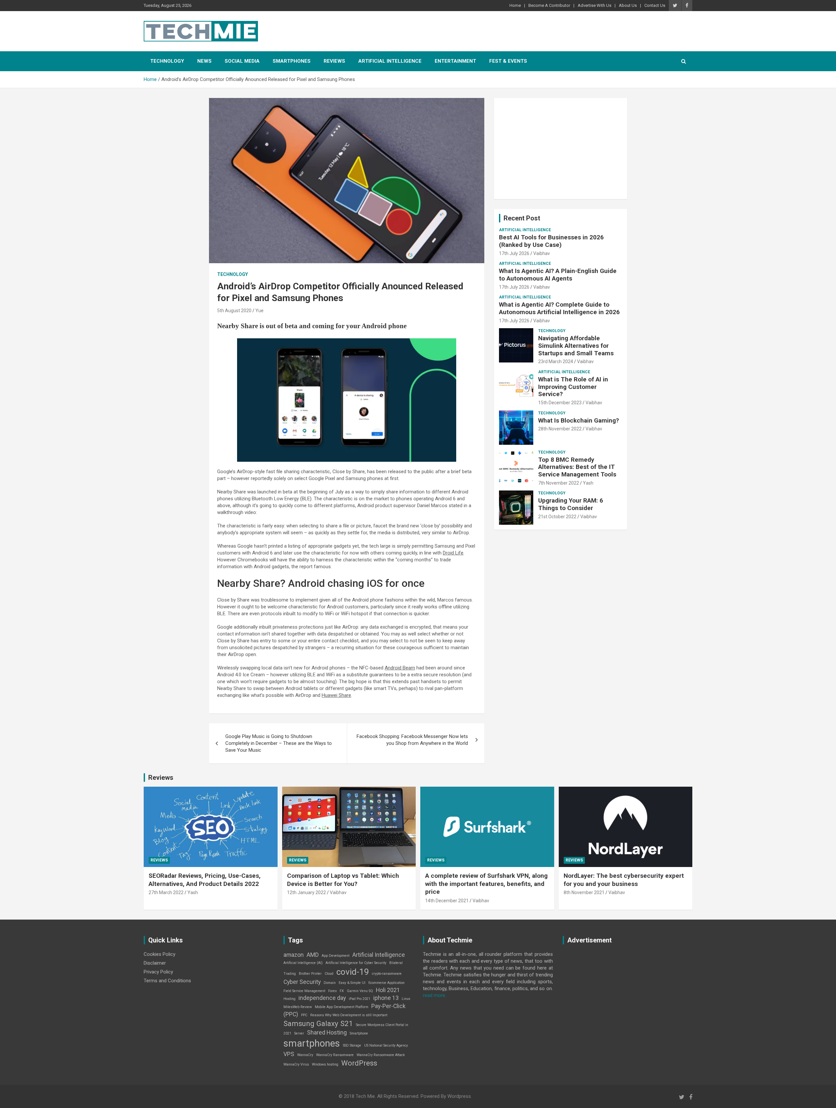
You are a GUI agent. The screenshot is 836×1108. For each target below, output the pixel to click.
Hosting (289, 999)
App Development (335, 956)
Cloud (329, 974)
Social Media (242, 61)
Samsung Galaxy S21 (318, 1023)
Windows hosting (325, 1064)
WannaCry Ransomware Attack (381, 1055)
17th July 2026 (514, 253)
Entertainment (455, 61)
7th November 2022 (558, 483)
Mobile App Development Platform (341, 1007)
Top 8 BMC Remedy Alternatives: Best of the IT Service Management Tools (577, 467)
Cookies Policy (159, 954)
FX (342, 991)
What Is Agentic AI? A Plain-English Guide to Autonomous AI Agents (558, 274)
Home (515, 5)
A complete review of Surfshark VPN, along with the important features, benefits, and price (486, 883)
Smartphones (292, 61)
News (204, 61)
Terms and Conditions (167, 981)
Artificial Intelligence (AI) (303, 963)
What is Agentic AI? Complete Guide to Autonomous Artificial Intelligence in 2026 (559, 308)
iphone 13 (386, 998)
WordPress (359, 1063)
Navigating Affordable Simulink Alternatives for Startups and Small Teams (576, 345)
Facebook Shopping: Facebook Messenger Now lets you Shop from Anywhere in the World (412, 739)
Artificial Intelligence (390, 61)
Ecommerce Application (386, 983)
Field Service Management (304, 991)
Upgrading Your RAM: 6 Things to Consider (570, 504)
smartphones (311, 1043)
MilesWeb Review (297, 1007)
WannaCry (305, 1055)
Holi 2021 (388, 990)
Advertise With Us (594, 5)
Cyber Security (302, 982)
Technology (167, 61)
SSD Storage (352, 1045)
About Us (628, 5)
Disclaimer (155, 963)
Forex (332, 991)
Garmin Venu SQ (360, 991)
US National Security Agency (386, 1045)
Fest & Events (508, 61)
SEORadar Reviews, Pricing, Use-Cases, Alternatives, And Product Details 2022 (205, 880)
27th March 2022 (166, 892)
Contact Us (654, 5)
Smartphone (359, 1033)
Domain (330, 983)
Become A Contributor (549, 5)
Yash (588, 483)
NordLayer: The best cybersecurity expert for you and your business (624, 880)
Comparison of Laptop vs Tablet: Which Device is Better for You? (343, 880)
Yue (259, 310)
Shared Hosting (327, 1032)
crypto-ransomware (387, 974)
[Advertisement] (560, 148)
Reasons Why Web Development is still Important (348, 1015)
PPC (304, 1015)
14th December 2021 (447, 900)
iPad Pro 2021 (359, 999)
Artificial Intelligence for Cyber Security (356, 963)
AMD (313, 955)
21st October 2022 (557, 516)
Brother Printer (310, 974)
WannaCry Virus (296, 1064)
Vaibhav (541, 253)
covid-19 (352, 972)
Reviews (334, 61)
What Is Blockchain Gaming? (578, 420)
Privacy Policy (158, 972)
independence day (322, 998)
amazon (293, 955)
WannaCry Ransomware (335, 1055)
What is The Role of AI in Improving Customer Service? (573, 387)
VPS (288, 1054)
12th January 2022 (306, 892)
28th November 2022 (560, 428)
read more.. (435, 995)
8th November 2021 (584, 892)
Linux (406, 999)
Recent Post (522, 218)
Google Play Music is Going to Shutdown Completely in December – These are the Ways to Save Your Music (278, 743)
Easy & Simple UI (352, 983)
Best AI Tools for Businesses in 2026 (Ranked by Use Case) (551, 241)
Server (299, 1033)
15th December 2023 (560, 402)
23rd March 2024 (555, 361)
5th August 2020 (234, 310)
